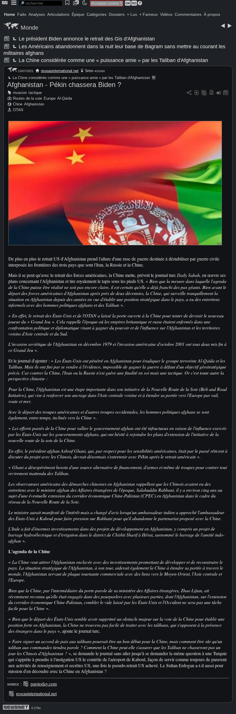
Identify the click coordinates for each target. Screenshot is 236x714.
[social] (189, 92)
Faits (21, 14)
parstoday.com (44, 684)
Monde (29, 27)
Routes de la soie (27, 98)
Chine (17, 104)
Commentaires (188, 14)
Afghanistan (34, 104)
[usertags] (196, 92)
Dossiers (117, 14)
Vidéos (166, 14)
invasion (20, 92)
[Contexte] (204, 92)
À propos (212, 14)
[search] (40, 3)
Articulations (58, 14)
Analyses (36, 14)
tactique (35, 92)
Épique (78, 14)
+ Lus (132, 14)
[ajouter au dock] (218, 92)
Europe (50, 98)
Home (9, 14)
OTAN (18, 110)
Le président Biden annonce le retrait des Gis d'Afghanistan (86, 39)
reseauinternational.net (60, 71)
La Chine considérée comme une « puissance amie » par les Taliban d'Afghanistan (113, 60)
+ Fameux (148, 14)
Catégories (96, 14)
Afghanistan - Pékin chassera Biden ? (64, 84)
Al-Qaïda (64, 98)
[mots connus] (211, 92)
